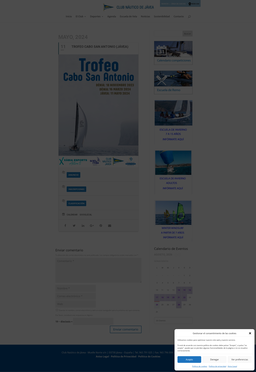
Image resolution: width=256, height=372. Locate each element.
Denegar (214, 359)
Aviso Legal (232, 366)
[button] (250, 333)
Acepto (189, 359)
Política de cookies (199, 366)
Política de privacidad (217, 366)
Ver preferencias (239, 359)
